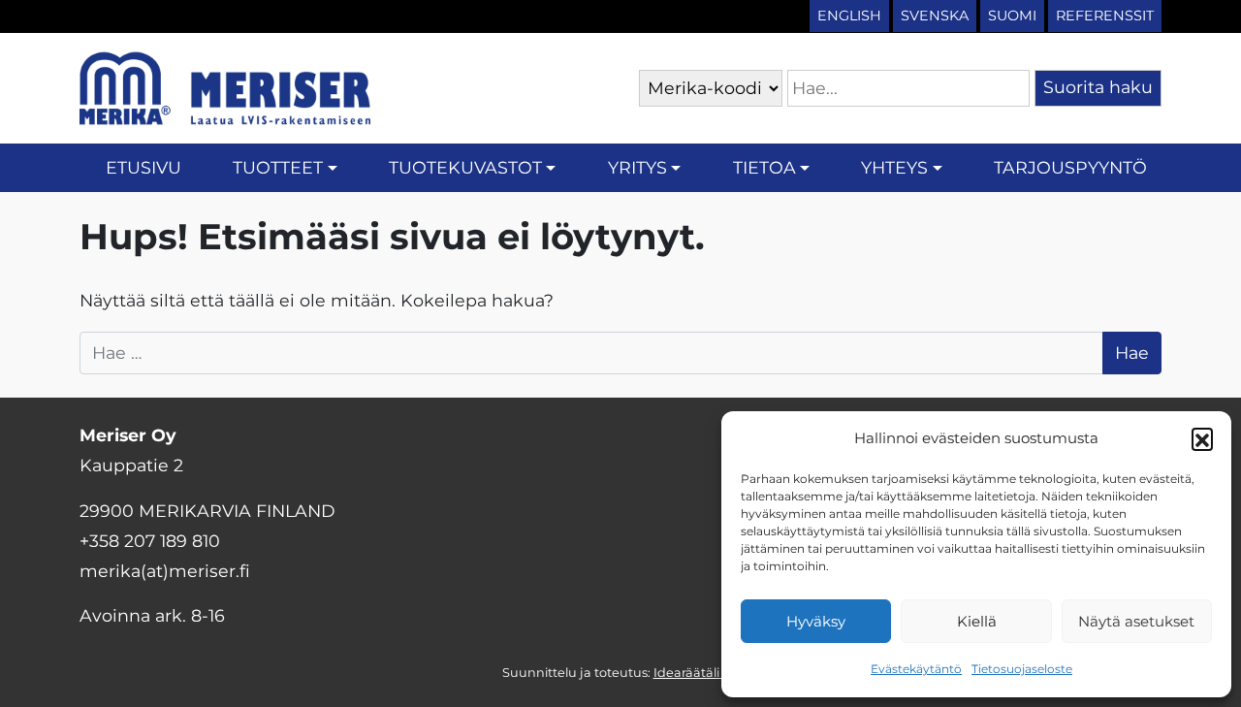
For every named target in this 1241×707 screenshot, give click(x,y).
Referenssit (1105, 15)
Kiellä (977, 621)
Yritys (637, 167)
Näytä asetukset (1136, 621)
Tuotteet (278, 167)
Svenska (935, 15)
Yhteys (894, 167)
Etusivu (143, 167)
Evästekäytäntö (916, 668)
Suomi (1012, 15)
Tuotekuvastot (465, 167)
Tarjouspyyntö (1070, 167)
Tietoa (764, 167)
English (849, 15)
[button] (1202, 438)
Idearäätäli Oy (696, 672)
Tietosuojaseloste (1021, 668)
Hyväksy (815, 621)
